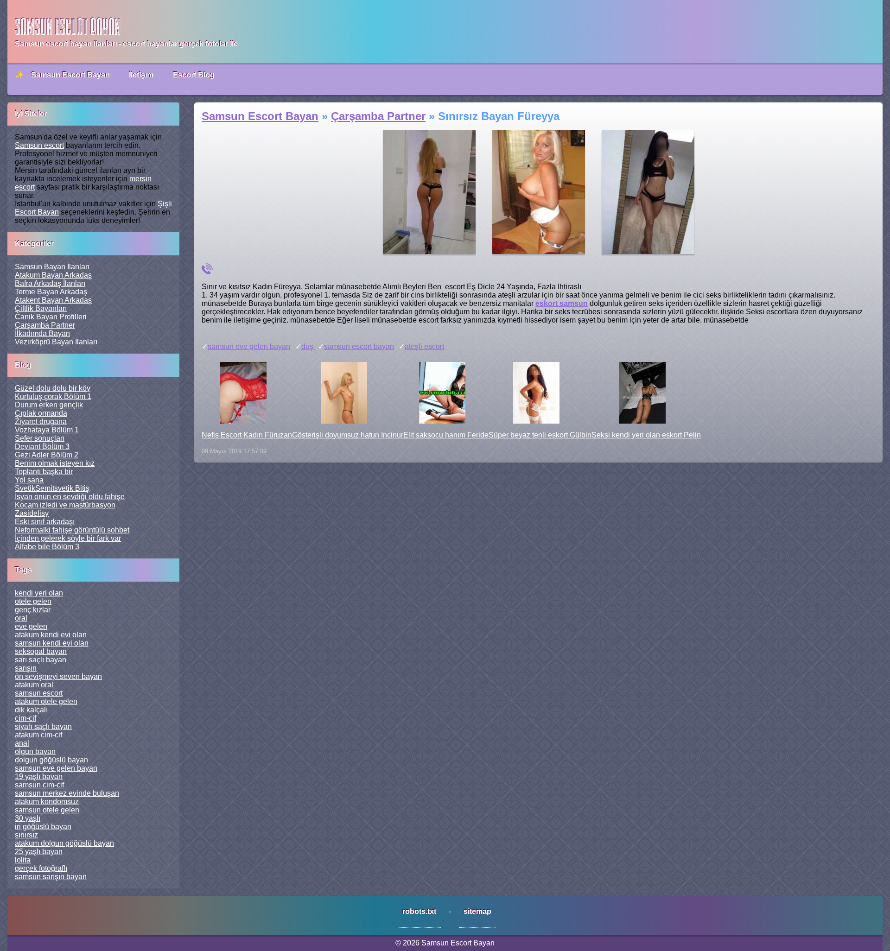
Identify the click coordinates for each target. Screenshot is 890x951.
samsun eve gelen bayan (249, 346)
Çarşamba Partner (45, 325)
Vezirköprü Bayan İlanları (56, 342)
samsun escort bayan (359, 346)
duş (308, 346)
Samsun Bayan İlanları (52, 267)
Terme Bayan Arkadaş (51, 292)
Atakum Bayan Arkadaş (53, 275)
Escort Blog (194, 75)
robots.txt (419, 911)
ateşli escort (424, 346)
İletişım (141, 75)
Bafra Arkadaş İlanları (50, 283)
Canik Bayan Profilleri (51, 317)
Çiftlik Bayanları (41, 308)
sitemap (477, 911)
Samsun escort (39, 145)
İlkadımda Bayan (42, 333)
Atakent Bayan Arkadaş (53, 300)
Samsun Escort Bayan (70, 75)
